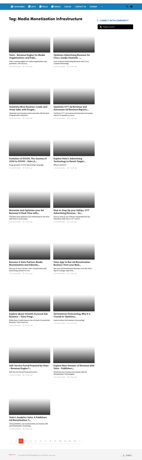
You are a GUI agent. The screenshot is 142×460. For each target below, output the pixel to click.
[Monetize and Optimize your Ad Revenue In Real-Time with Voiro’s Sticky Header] (29, 202)
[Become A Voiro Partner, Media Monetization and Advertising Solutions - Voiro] (29, 253)
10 (60, 441)
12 (70, 441)
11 (65, 441)
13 (75, 441)
